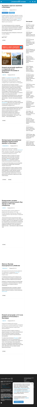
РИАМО (18, 19)
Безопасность (4, 268)
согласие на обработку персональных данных (22, 388)
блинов (8, 159)
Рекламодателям (26, 381)
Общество (4, 320)
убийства (17, 272)
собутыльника (4, 291)
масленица (20, 149)
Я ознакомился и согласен (19, 401)
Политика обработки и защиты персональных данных (29, 378)
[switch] (35, 1)
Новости (25, 379)
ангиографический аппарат (11, 77)
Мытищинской (4, 102)
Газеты (25, 380)
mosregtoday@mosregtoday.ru (6, 387)
